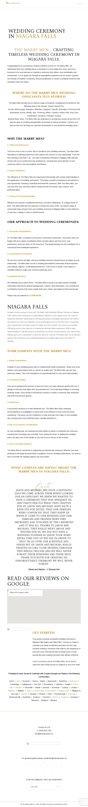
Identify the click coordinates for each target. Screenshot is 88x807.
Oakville (24, 694)
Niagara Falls (64, 691)
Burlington (73, 681)
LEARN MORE (35, 296)
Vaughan (64, 697)
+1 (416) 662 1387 (44, 731)
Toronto (55, 697)
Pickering (71, 694)
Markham (11, 691)
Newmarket (51, 691)
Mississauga (39, 691)
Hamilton (18, 688)
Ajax (18, 681)
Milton (29, 691)
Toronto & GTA (44, 727)
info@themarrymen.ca (44, 734)
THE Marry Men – (33, 49)
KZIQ (65, 804)
